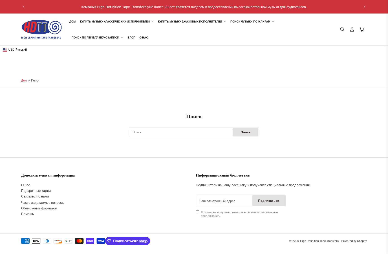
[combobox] (194, 132)
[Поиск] (342, 29)
